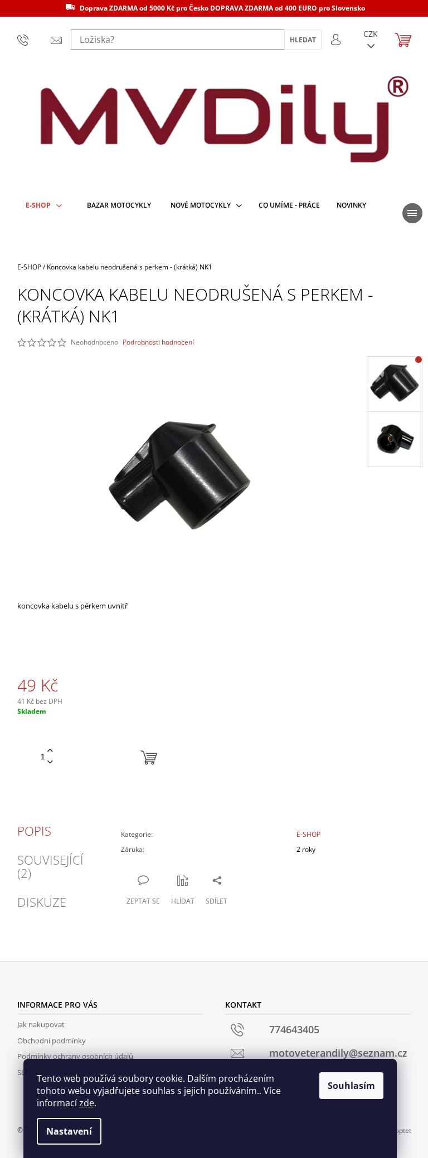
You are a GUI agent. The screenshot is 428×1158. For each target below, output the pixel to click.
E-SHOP (308, 834)
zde (86, 1103)
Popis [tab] (34, 830)
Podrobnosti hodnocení (158, 342)
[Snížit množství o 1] (50, 762)
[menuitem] (43, 205)
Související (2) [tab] (50, 866)
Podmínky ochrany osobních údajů (75, 1056)
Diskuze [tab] (41, 902)
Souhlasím (351, 1086)
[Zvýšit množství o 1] (50, 751)
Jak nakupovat (41, 1024)
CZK (370, 33)
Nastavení (69, 1131)
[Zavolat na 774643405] (25, 40)
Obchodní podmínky (51, 1041)
